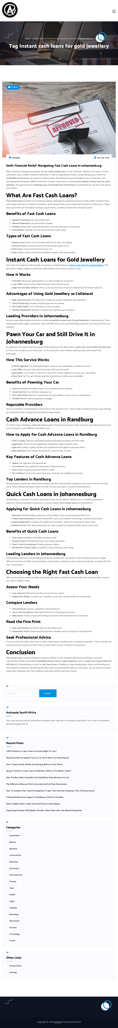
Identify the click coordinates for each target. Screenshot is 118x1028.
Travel (12, 940)
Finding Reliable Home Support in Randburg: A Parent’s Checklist (35, 797)
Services (13, 927)
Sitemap (13, 972)
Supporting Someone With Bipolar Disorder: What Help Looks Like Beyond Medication (44, 810)
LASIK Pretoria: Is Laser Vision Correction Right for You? (31, 751)
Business (13, 848)
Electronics (14, 868)
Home (28, 38)
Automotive (14, 835)
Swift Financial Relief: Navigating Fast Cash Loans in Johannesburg (63, 38)
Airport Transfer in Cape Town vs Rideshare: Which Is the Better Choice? (38, 771)
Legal (11, 901)
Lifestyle (13, 908)
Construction (15, 855)
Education (13, 862)
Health (12, 894)
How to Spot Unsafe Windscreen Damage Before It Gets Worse (34, 764)
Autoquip (57, 1022)
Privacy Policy (15, 966)
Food (11, 888)
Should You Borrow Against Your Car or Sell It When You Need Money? (37, 758)
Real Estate (14, 921)
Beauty (12, 842)
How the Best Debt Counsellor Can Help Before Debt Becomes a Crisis (37, 777)
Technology (14, 934)
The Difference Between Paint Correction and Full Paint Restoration (36, 784)
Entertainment (15, 875)
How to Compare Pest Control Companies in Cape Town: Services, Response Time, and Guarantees (50, 790)
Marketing (13, 914)
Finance (14, 87)
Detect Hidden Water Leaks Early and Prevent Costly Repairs (33, 804)
